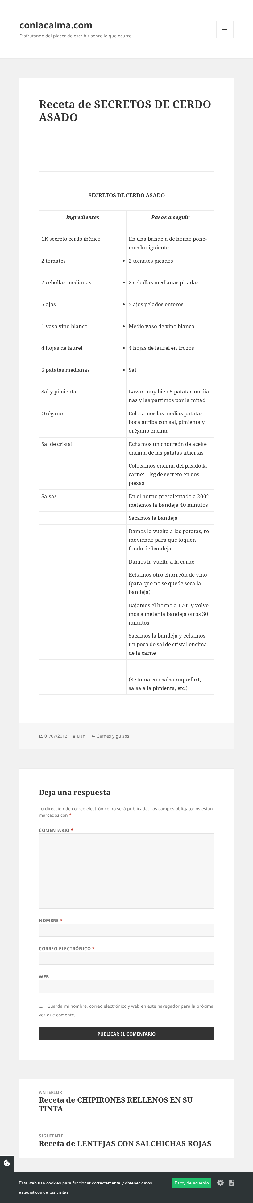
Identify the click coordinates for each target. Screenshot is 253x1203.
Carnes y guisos (113, 736)
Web (44, 977)
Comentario (56, 830)
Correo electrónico (67, 948)
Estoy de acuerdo (192, 1182)
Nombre (51, 920)
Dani (82, 736)
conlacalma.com (55, 25)
